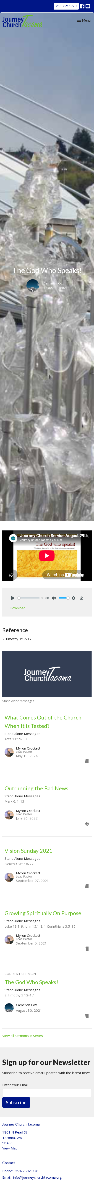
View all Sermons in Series (22, 1035)
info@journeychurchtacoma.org (37, 1177)
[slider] (29, 598)
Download (17, 608)
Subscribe (16, 1102)
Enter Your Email (15, 1085)
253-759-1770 (66, 6)
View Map (10, 1148)
